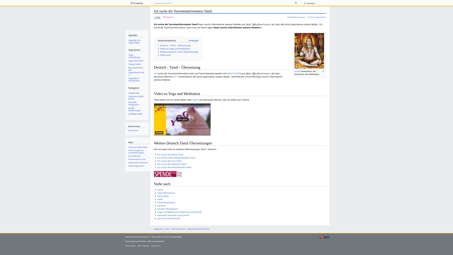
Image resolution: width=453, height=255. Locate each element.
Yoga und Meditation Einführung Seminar (178, 212)
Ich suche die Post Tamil (169, 160)
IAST (175, 76)
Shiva (296, 71)
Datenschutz (130, 245)
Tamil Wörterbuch (166, 192)
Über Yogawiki (143, 245)
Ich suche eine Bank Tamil (170, 154)
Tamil (160, 189)
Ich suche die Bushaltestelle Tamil (174, 167)
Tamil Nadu (163, 196)
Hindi (160, 199)
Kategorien (158, 229)
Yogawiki (136, 3)
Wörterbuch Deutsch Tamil (199, 229)
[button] (182, 119)
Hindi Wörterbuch (166, 202)
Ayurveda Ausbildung (168, 218)
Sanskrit (161, 205)
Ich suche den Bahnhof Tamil (171, 164)
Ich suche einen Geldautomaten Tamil (176, 157)
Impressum (156, 245)
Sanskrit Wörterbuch (167, 208)
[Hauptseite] (137, 17)
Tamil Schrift (234, 73)
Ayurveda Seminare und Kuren (172, 215)
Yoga (194, 99)
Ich (155, 73)
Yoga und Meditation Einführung (168, 106)
